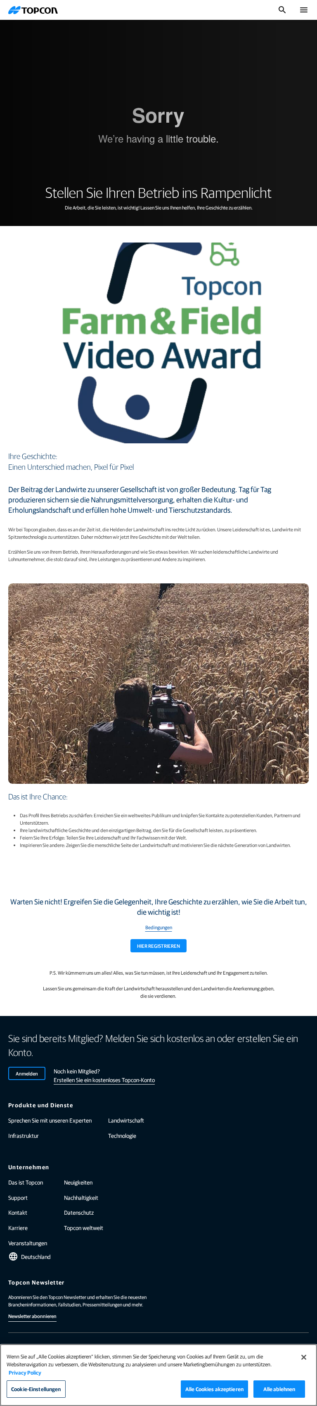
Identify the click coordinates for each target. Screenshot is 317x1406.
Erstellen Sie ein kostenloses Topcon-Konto (104, 1079)
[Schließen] (304, 1357)
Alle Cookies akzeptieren (214, 1388)
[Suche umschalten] (282, 10)
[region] (158, 1375)
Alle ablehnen (279, 1388)
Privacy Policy (25, 1372)
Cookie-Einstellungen (36, 1388)
